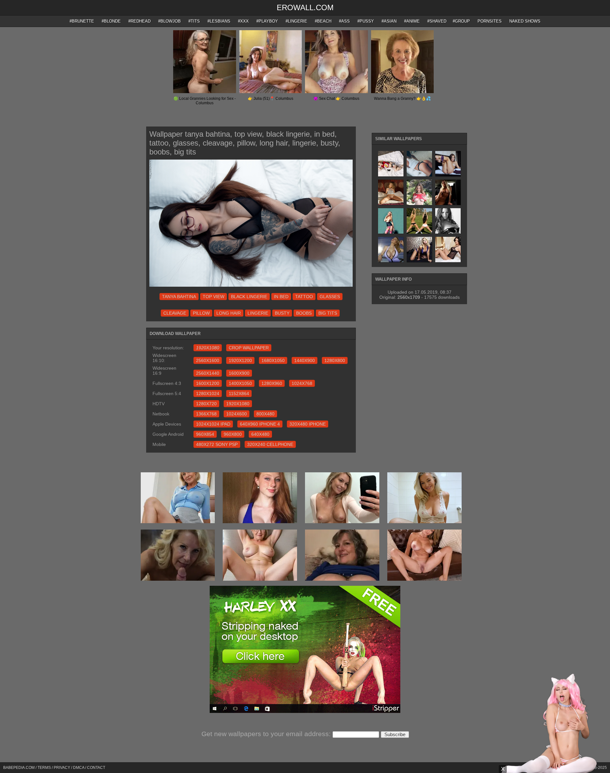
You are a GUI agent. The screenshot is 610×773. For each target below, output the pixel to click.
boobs (304, 313)
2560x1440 (207, 373)
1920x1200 (240, 360)
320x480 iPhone (307, 424)
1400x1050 (240, 383)
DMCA (78, 767)
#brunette (82, 21)
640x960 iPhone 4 (260, 424)
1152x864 (239, 393)
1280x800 (334, 360)
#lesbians (218, 21)
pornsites (490, 21)
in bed (281, 296)
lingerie (257, 313)
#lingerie (296, 21)
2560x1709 (408, 297)
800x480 (265, 413)
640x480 (260, 434)
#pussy (365, 21)
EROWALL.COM (305, 7)
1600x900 (239, 373)
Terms (44, 767)
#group (461, 21)
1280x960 (271, 383)
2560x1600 (207, 360)
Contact (96, 767)
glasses (330, 296)
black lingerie (249, 296)
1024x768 (302, 383)
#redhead (139, 21)
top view (213, 296)
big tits (327, 313)
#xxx (243, 21)
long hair (228, 313)
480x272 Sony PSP (217, 444)
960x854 (205, 434)
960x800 (233, 434)
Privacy (62, 767)
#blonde (111, 21)
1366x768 (206, 413)
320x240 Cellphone (270, 444)
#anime (412, 21)
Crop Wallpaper (249, 347)
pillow (201, 313)
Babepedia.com (19, 767)
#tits (194, 21)
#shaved (436, 21)
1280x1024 (207, 393)
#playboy (267, 21)
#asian (389, 21)
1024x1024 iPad (213, 424)
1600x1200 (207, 383)
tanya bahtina (179, 296)
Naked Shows (524, 21)
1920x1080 (237, 403)
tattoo (304, 296)
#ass (344, 21)
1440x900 (304, 360)
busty (282, 313)
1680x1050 (273, 360)
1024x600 (236, 413)
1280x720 (206, 403)
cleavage (174, 313)
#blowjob (169, 21)
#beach (323, 21)
